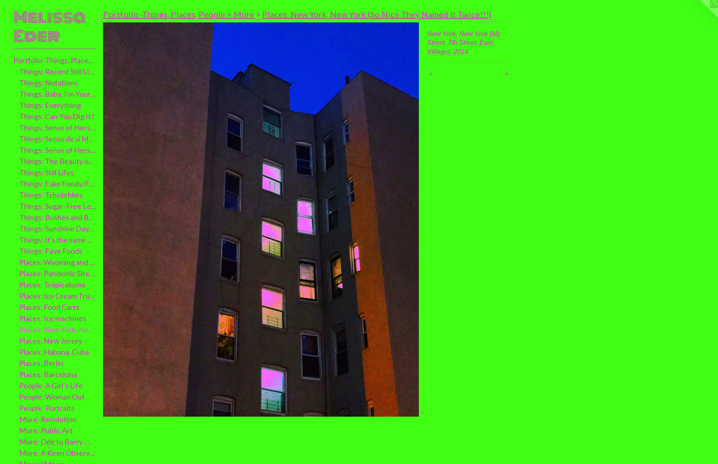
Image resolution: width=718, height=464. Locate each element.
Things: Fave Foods (50, 250)
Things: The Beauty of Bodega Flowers (58, 161)
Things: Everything (50, 105)
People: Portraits (46, 407)
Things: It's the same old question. (58, 239)
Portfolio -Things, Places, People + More (54, 60)
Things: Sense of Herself (58, 127)
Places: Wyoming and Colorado (58, 262)
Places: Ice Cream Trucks (58, 295)
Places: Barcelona (48, 374)
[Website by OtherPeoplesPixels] (701, 16)
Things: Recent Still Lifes (58, 71)
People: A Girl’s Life (51, 385)
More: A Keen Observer (58, 452)
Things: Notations (48, 82)
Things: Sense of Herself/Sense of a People (58, 150)
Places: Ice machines (52, 318)
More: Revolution (47, 419)
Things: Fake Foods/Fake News (58, 183)
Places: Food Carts (49, 307)
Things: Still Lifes (46, 172)
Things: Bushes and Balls (58, 217)
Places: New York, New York (58, 329)
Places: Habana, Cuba (54, 351)
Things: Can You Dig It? (56, 116)
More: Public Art (46, 430)
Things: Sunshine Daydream (58, 228)
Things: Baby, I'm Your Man (58, 93)
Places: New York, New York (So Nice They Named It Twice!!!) (376, 14)
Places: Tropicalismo (52, 284)
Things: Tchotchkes (51, 194)
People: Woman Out (52, 396)
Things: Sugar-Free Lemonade (58, 206)
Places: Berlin (41, 363)
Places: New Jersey (50, 340)
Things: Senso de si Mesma (58, 138)
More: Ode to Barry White (58, 441)
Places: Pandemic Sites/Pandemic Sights (58, 273)
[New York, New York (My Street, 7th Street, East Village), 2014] (261, 219)
